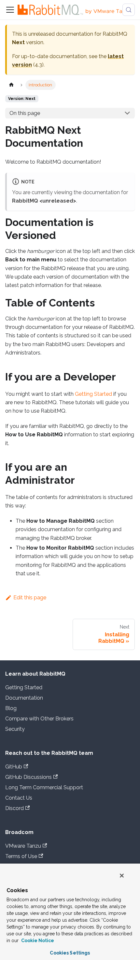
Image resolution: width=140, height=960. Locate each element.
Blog (11, 708)
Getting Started (93, 394)
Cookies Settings (70, 952)
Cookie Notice (37, 940)
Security (15, 729)
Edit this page (29, 597)
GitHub (13, 767)
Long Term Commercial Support (44, 787)
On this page (24, 113)
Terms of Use (21, 856)
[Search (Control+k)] (128, 10)
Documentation (24, 698)
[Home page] (11, 85)
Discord (14, 808)
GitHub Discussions (28, 777)
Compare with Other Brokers (39, 719)
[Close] (122, 875)
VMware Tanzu (23, 846)
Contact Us (18, 798)
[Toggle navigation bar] (10, 10)
